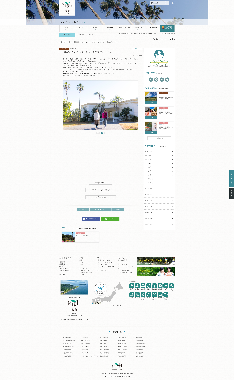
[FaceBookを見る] (151, 79)
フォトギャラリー (159, 33)
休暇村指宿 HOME (125, 33)
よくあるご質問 (171, 33)
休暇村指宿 (75, 42)
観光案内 (143, 33)
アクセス (150, 33)
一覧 (69, 42)
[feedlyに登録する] (167, 79)
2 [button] (99, 133)
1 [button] (97, 133)
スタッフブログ (85, 42)
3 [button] (102, 133)
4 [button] (104, 133)
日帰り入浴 (135, 33)
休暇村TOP (62, 42)
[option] (100, 105)
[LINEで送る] (156, 79)
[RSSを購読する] (162, 79)
